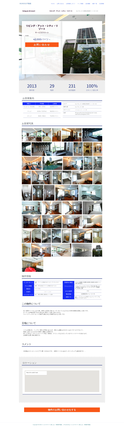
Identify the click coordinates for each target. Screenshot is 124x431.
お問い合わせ (60, 3)
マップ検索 (80, 3)
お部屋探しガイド (70, 3)
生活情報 (101, 3)
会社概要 (88, 3)
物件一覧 (94, 3)
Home (53, 3)
